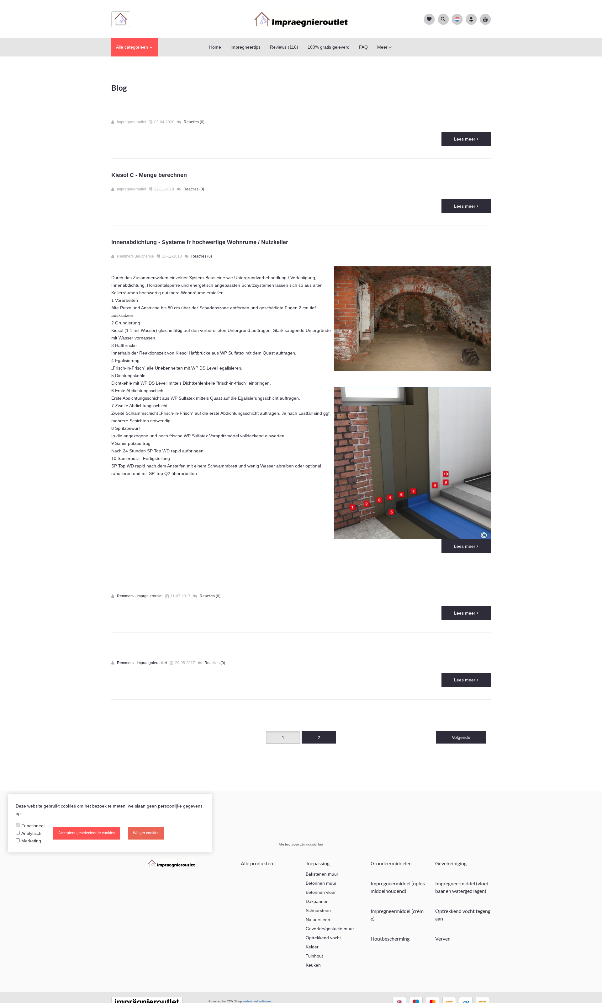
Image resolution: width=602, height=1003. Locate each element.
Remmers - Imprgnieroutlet (140, 596)
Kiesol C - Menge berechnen (149, 175)
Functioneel (33, 825)
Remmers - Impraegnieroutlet (142, 663)
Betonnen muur (321, 883)
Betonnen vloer (321, 892)
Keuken (313, 965)
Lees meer (465, 138)
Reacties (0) (194, 122)
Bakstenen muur (322, 874)
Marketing (31, 840)
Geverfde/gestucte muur (330, 928)
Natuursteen (318, 919)
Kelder (312, 946)
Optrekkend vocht (323, 937)
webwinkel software (257, 1001)
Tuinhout (314, 955)
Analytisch (31, 833)
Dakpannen (317, 901)
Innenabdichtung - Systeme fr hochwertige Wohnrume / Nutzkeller (199, 242)
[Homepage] (301, 19)
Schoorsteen (318, 910)
